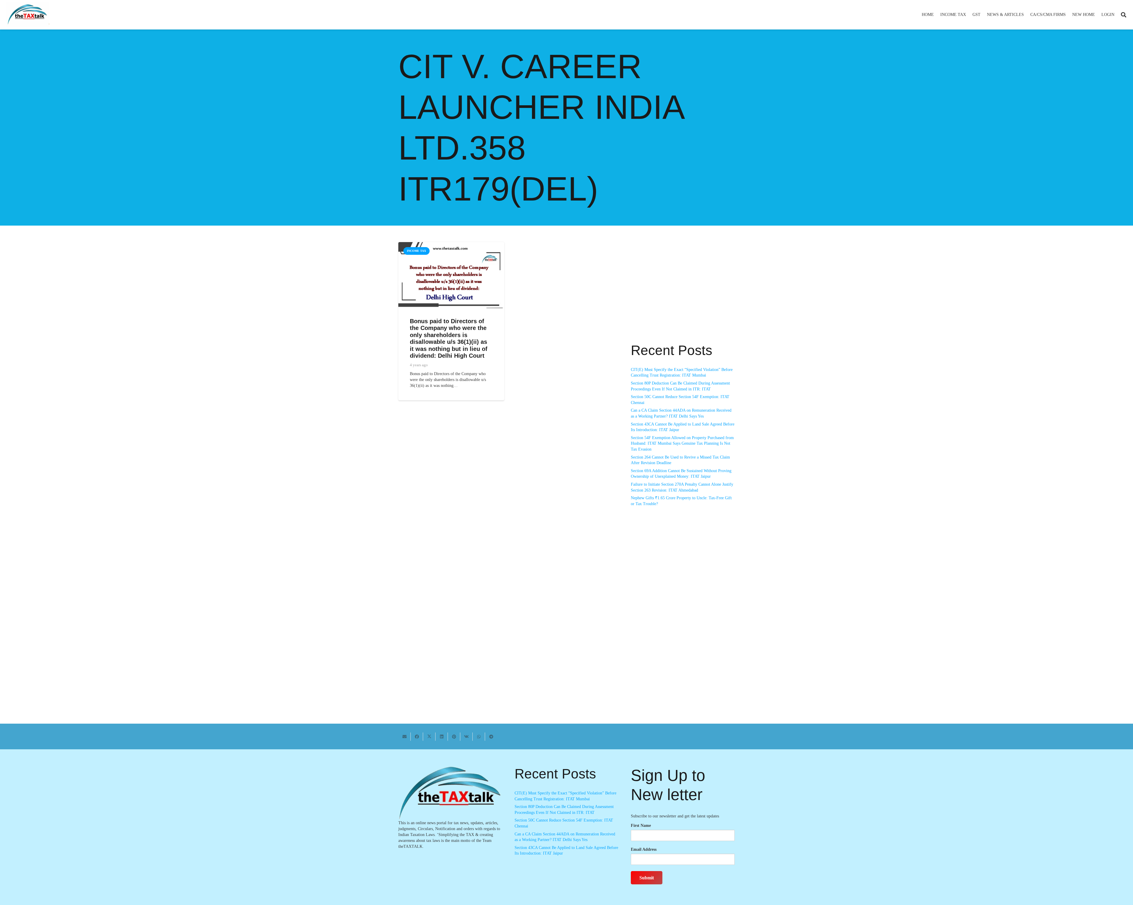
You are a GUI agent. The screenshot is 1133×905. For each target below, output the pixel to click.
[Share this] (417, 736)
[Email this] (404, 736)
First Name (641, 825)
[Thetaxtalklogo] (27, 14)
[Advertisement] (683, 295)
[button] (968, 14)
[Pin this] (454, 736)
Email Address (643, 849)
